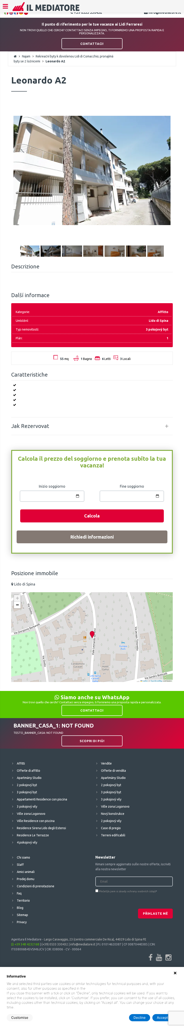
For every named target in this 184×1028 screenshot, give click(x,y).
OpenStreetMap (156, 680)
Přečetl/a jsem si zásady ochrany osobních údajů (127, 891)
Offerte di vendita (113, 770)
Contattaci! (92, 44)
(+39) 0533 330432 (55, 944)
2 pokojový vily (111, 821)
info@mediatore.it (82, 944)
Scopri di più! (92, 741)
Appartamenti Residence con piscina (42, 799)
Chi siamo (23, 857)
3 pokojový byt (27, 792)
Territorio (23, 900)
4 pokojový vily (27, 842)
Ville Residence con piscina (36, 821)
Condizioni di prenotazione (35, 886)
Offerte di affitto (28, 770)
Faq (19, 893)
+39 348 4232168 (26, 944)
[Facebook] (151, 957)
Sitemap (22, 915)
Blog (20, 908)
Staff (20, 864)
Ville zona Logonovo (31, 813)
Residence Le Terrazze (33, 835)
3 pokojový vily (27, 806)
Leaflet (144, 680)
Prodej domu (25, 879)
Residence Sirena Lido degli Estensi (41, 828)
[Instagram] (168, 957)
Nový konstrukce (112, 813)
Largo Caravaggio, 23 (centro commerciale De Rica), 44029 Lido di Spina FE (95, 939)
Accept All (165, 1017)
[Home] (46, 9)
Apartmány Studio (29, 778)
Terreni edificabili (113, 835)
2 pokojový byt (27, 785)
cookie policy (96, 988)
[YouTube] (159, 957)
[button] (92, 635)
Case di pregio (111, 828)
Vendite (106, 763)
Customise (19, 1017)
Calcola (92, 515)
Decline (140, 1017)
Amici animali (26, 872)
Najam (26, 56)
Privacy (22, 922)
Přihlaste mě (155, 913)
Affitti (21, 763)
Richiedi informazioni (92, 536)
